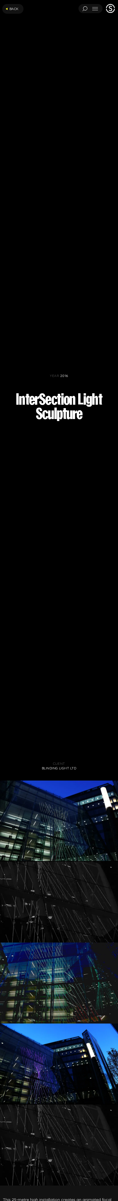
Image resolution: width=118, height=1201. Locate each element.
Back (14, 9)
